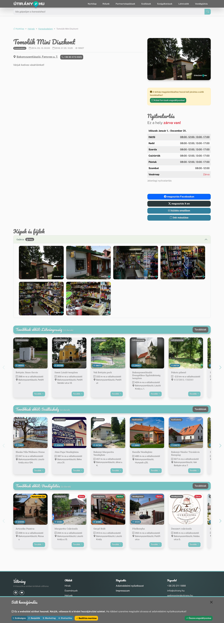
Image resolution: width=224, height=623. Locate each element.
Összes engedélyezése (199, 618)
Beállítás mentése (87, 618)
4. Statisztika (65, 618)
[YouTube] (21, 592)
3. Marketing (49, 618)
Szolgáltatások (164, 4)
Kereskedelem (45, 29)
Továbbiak (200, 329)
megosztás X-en (180, 203)
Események (71, 590)
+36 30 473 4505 (73, 57)
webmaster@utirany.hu (180, 595)
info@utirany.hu (176, 590)
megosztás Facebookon (180, 196)
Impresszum (123, 590)
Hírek (68, 585)
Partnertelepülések (125, 4)
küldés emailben (180, 210)
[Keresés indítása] (207, 12)
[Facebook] (15, 592)
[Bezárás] (211, 602)
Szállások (146, 4)
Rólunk (106, 4)
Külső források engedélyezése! (169, 100)
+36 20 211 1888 (176, 585)
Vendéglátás (201, 4)
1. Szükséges (19, 618)
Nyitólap (92, 4)
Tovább (38, 394)
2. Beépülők (34, 618)
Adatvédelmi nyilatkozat (130, 585)
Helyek (31, 29)
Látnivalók (183, 4)
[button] (41, 262)
